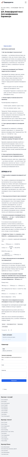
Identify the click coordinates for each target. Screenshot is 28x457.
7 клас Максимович (5, 452)
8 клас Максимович (5, 446)
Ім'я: (2, 359)
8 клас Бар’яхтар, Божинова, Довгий (9, 448)
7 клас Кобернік (4, 408)
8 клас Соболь (4, 424)
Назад (5, 389)
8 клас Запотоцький (5, 403)
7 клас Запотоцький (5, 416)
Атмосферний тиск (11, 324)
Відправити (14, 380)
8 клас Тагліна (4, 422)
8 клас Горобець (4, 429)
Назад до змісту (8, 46)
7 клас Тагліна (4, 437)
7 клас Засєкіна (4, 450)
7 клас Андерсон (4, 438)
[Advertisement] (14, 31)
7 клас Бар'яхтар (4, 454)
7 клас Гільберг (4, 410)
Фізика (3, 324)
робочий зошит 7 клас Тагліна (7, 431)
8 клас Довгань (4, 407)
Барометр (20, 324)
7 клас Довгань (4, 412)
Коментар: (4, 370)
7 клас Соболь (4, 440)
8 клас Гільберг (4, 405)
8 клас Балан (4, 427)
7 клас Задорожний (5, 435)
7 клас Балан (4, 433)
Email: (3, 365)
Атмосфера (5, 326)
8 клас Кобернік (4, 399)
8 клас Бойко (4, 401)
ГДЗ (20, 7)
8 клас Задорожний (5, 426)
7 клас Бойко (4, 414)
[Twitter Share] (9, 330)
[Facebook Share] (11, 330)
